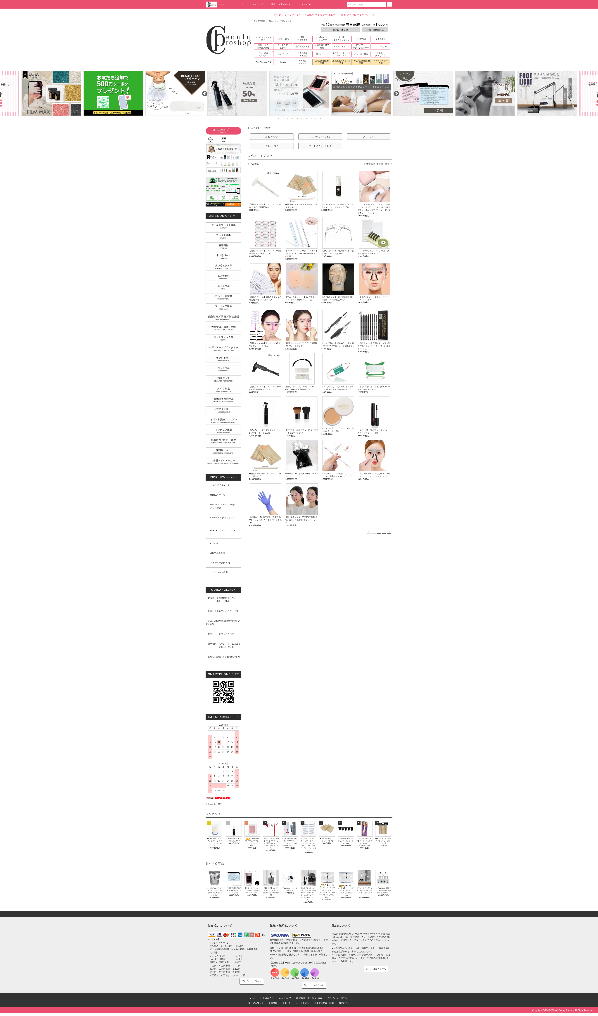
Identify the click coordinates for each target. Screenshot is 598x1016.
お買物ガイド (284, 4)
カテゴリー (238, 4)
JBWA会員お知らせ (302, 61)
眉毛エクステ (271, 146)
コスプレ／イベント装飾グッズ (341, 54)
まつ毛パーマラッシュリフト (322, 38)
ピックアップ (256, 4)
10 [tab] (320, 118)
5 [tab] (297, 118)
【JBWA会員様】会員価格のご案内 (223, 657)
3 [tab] (287, 118)
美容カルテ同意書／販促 (263, 46)
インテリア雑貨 (361, 54)
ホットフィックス (341, 46)
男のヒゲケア (322, 54)
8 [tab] (311, 118)
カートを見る (302, 1003)
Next (394, 92)
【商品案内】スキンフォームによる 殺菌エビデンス (223, 645)
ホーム (223, 4)
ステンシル (368, 136)
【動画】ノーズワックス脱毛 (220, 634)
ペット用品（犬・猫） (263, 54)
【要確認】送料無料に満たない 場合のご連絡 (221, 600)
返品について (284, 998)
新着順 (388, 164)
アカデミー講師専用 (380, 61)
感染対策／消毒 (302, 46)
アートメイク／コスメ (320, 146)
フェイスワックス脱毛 (263, 38)
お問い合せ (344, 1003)
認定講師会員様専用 (322, 61)
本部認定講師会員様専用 (361, 61)
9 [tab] (315, 118)
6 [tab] (301, 118)
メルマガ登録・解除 (324, 1003)
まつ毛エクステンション (341, 38)
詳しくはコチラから (251, 981)
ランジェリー (381, 46)
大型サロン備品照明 (322, 46)
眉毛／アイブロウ (263, 128)
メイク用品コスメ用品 (302, 54)
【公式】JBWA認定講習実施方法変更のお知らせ (223, 622)
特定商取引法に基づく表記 (309, 998)
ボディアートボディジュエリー (361, 46)
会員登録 (273, 1003)
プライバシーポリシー (338, 998)
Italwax (283, 62)
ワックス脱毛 (283, 39)
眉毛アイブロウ (302, 38)
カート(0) (306, 4)
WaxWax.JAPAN (263, 62)
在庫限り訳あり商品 (380, 54)
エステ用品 (361, 39)
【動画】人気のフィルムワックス (222, 611)
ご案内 (272, 4)
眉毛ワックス (271, 136)
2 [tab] (283, 118)
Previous (203, 92)
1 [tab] (278, 118)
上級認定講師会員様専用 (341, 61)
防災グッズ (283, 54)
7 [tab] (306, 118)
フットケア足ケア (283, 46)
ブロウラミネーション (320, 136)
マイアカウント (256, 1003)
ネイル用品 (380, 39)
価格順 (379, 164)
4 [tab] (292, 118)
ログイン (286, 1003)
